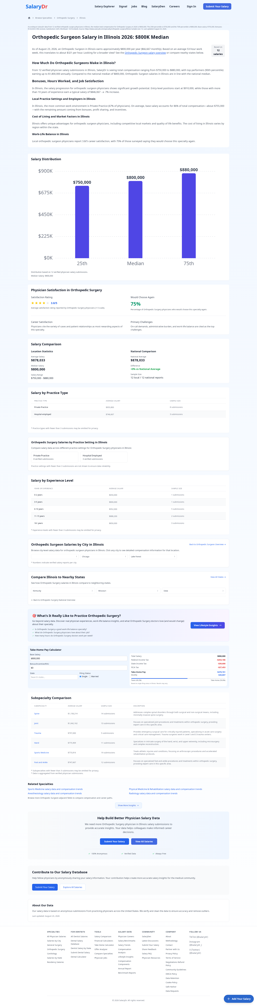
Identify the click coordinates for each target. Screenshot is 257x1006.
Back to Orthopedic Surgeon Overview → (207, 544)
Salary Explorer (105, 6)
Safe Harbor (171, 986)
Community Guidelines (176, 969)
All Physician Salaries (56, 936)
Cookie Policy (171, 982)
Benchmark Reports (127, 973)
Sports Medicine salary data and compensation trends (55, 789)
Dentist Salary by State (81, 948)
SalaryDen (158, 6)
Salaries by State (54, 958)
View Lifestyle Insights (206, 625)
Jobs (134, 6)
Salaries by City (54, 940)
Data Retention (172, 978)
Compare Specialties (104, 953)
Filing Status (85, 673)
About (168, 936)
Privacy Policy (172, 953)
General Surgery (54, 945)
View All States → (218, 577)
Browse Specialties (43, 18)
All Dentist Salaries (79, 936)
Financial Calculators (104, 940)
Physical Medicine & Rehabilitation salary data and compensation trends (165, 789)
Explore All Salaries (72, 887)
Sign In (191, 6)
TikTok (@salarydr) (198, 936)
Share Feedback (149, 949)
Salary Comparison (103, 936)
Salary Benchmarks (126, 940)
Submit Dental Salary (80, 952)
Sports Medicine (41, 752)
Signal (123, 6)
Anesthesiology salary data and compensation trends (55, 793)
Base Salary (35, 654)
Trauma (37, 733)
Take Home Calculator (104, 945)
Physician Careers (126, 936)
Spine (36, 713)
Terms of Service (173, 958)
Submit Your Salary (217, 6)
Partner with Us (173, 949)
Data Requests (172, 991)
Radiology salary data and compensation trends (153, 793)
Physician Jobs (101, 958)
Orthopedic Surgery (66, 18)
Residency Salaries (55, 962)
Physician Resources (151, 958)
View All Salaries (144, 841)
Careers (174, 6)
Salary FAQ (147, 953)
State (32, 673)
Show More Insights (127, 805)
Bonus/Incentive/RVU (39, 664)
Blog (144, 6)
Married (95, 676)
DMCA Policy (171, 974)
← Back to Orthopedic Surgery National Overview (53, 600)
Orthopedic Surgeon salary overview (145, 52)
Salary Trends (124, 945)
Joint (36, 723)
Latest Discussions (150, 940)
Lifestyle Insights (125, 956)
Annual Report (124, 968)
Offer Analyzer (101, 949)
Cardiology (52, 953)
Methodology (171, 940)
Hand (36, 743)
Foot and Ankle (41, 762)
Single (84, 676)
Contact (169, 945)
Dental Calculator (78, 956)
